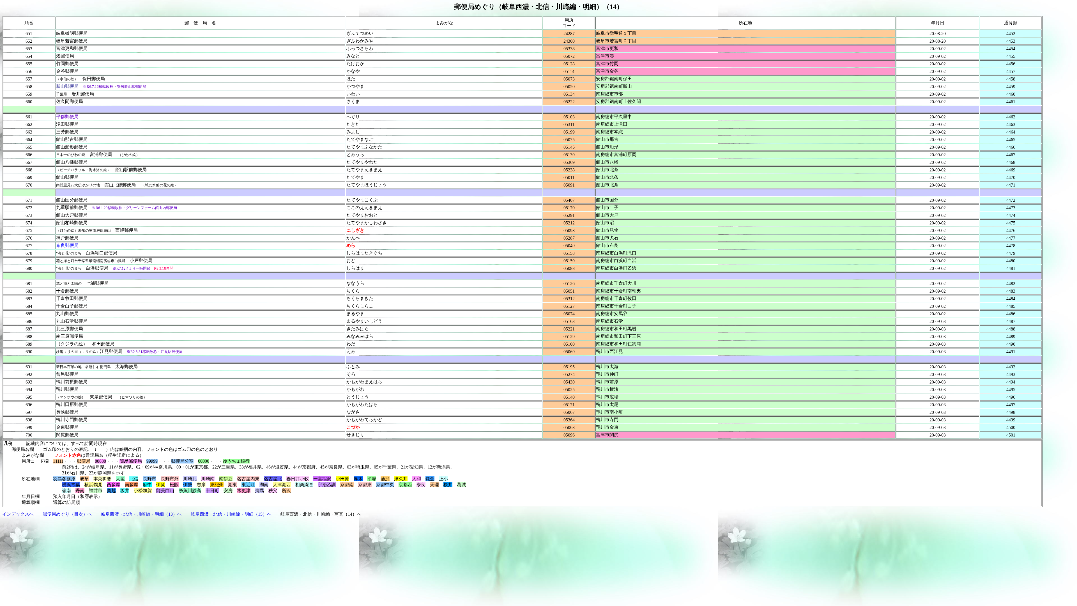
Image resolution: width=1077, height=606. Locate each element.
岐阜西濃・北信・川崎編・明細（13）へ (141, 514)
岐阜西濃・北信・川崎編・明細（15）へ (231, 514)
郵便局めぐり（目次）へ (67, 514)
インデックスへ (18, 514)
